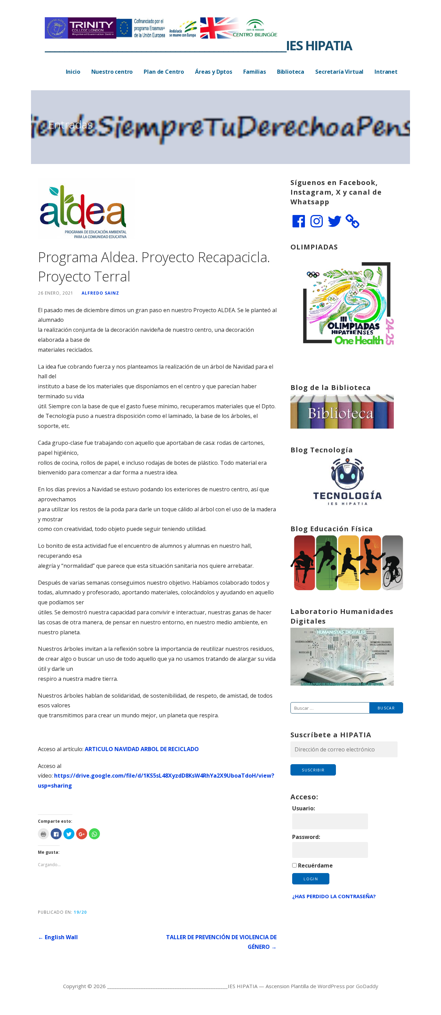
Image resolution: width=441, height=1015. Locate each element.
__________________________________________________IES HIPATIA (198, 45)
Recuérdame (315, 865)
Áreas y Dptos (213, 71)
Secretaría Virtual (339, 71)
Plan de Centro (164, 71)
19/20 (80, 912)
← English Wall (58, 937)
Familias (254, 71)
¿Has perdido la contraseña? (334, 896)
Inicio (73, 71)
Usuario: (303, 808)
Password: (306, 837)
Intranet (386, 71)
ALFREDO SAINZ (100, 293)
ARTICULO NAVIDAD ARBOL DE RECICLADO (142, 749)
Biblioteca (290, 71)
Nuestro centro (112, 71)
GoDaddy (367, 986)
